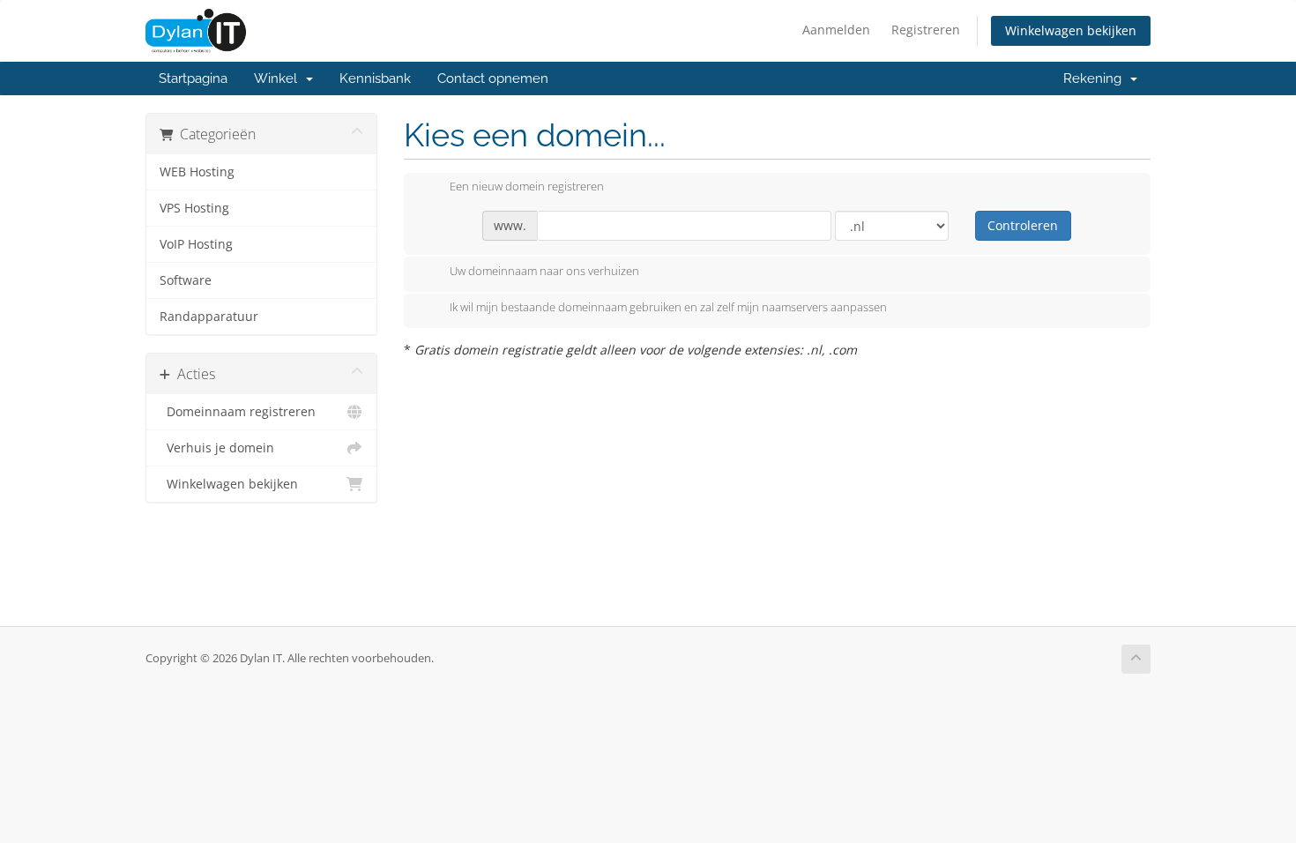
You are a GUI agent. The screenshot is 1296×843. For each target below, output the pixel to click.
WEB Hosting (197, 172)
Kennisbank (375, 78)
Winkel (279, 78)
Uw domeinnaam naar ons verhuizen (544, 271)
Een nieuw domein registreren (527, 187)
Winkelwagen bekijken (1070, 30)
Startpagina (193, 78)
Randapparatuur (209, 317)
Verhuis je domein (217, 448)
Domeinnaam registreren (238, 412)
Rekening (1095, 78)
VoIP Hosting (196, 244)
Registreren (925, 29)
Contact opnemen (492, 78)
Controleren (1022, 225)
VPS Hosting (194, 208)
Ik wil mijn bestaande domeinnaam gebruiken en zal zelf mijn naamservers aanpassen (668, 308)
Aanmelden (836, 29)
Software (186, 280)
